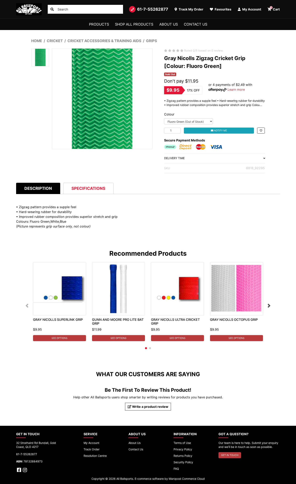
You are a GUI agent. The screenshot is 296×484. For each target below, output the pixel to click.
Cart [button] (275, 8)
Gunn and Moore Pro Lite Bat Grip (118, 321)
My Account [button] (251, 9)
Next (269, 306)
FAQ (176, 468)
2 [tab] (150, 348)
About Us (168, 24)
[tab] (38, 188)
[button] (261, 131)
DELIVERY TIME (174, 158)
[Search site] (52, 9)
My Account (91, 443)
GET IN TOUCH (229, 455)
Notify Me (220, 130)
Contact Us (195, 24)
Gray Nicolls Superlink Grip (58, 320)
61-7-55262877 (152, 9)
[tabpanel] (59, 301)
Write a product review (149, 407)
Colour (169, 114)
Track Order (91, 449)
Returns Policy (183, 455)
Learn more (236, 89)
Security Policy (183, 462)
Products (99, 24)
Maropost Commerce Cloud (187, 478)
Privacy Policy (183, 449)
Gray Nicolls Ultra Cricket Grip (175, 321)
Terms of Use (182, 443)
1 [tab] (146, 348)
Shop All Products (134, 24)
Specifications (88, 188)
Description (38, 188)
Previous (27, 306)
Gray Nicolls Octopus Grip (234, 320)
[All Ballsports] (29, 9)
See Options (59, 338)
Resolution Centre (95, 455)
